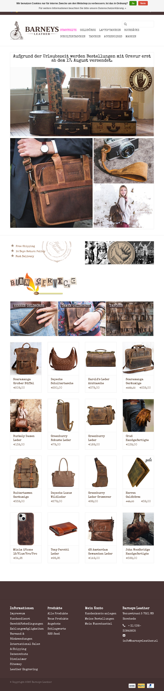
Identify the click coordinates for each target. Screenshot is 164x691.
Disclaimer (18, 659)
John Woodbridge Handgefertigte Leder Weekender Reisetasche (138, 552)
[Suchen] (124, 24)
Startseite (68, 30)
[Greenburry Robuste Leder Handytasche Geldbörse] (63, 415)
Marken (131, 36)
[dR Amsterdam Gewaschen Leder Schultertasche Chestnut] (101, 528)
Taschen (95, 36)
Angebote (54, 624)
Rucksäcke (131, 30)
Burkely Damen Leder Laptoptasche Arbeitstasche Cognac (24, 438)
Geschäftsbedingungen (26, 624)
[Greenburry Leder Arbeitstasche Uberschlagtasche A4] (101, 415)
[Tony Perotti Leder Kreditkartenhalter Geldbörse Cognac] (63, 528)
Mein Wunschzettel (98, 624)
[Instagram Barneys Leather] (89, 590)
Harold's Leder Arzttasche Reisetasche (98, 382)
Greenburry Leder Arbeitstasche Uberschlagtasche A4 (100, 438)
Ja (133, 3)
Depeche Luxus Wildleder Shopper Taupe (61, 495)
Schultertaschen (72, 36)
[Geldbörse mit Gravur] (82, 283)
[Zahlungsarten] (131, 685)
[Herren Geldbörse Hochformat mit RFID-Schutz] (138, 472)
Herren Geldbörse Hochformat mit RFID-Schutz (137, 495)
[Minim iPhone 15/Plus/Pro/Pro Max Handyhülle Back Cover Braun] (26, 528)
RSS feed (54, 634)
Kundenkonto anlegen (100, 613)
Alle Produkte (58, 613)
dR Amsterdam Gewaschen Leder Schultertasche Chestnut (100, 552)
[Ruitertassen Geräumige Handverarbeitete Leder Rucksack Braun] (26, 472)
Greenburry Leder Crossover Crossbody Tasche (100, 495)
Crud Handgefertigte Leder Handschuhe (137, 438)
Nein (143, 3)
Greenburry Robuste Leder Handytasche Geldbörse (61, 438)
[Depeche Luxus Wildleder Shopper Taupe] (63, 472)
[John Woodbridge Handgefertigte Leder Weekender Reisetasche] (138, 528)
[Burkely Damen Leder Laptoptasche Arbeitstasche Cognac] (26, 415)
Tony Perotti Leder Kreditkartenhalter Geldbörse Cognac (63, 552)
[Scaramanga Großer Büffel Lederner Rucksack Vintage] (26, 358)
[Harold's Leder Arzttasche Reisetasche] (101, 358)
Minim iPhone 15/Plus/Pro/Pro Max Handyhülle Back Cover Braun (25, 552)
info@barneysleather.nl (140, 641)
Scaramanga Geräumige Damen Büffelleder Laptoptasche (135, 382)
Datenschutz (19, 654)
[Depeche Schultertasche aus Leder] (63, 358)
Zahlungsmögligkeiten (27, 629)
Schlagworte (57, 629)
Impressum (17, 613)
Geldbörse (88, 30)
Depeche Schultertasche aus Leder (62, 382)
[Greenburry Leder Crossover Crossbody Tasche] (101, 472)
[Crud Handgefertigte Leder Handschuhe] (138, 415)
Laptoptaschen (110, 30)
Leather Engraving (24, 669)
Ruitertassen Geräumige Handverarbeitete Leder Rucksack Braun (25, 495)
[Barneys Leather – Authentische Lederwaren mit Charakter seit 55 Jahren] (34, 30)
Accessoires (113, 36)
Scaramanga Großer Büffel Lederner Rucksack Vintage (23, 382)
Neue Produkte (58, 619)
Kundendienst (20, 619)
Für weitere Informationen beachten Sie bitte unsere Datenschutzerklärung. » (82, 8)
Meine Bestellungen (99, 619)
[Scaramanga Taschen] (82, 140)
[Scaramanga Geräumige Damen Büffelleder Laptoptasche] (138, 358)
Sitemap (16, 664)
